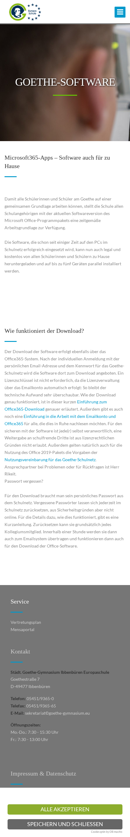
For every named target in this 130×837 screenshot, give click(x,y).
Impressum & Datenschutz (43, 773)
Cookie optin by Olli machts (106, 831)
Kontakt (20, 651)
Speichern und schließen (65, 824)
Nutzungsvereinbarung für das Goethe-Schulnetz (50, 459)
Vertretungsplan (26, 622)
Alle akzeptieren (65, 809)
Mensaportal (22, 629)
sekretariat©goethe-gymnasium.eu (57, 713)
